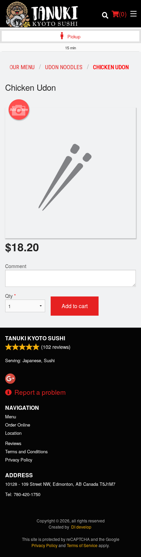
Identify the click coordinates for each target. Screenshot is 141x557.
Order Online (17, 424)
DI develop (81, 527)
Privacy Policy (18, 459)
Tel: (22, 494)
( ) (123, 13)
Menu (10, 416)
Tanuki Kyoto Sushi (35, 338)
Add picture (19, 109)
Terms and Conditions (26, 451)
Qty (10, 295)
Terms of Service (82, 545)
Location (13, 433)
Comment (15, 266)
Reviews (13, 443)
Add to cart (75, 306)
